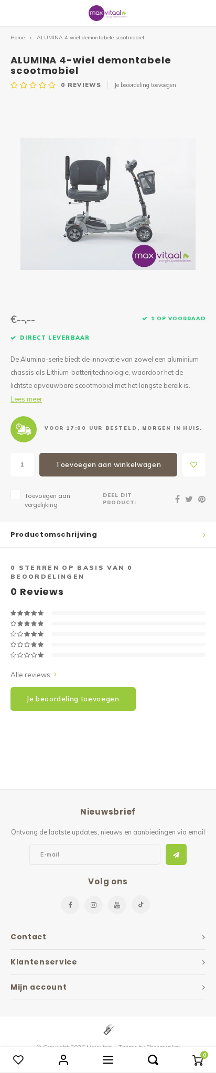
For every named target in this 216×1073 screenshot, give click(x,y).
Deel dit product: (120, 498)
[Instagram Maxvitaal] (93, 905)
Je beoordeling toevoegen (145, 85)
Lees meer (26, 399)
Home (17, 37)
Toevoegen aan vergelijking (47, 500)
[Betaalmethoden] (108, 1029)
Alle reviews (30, 674)
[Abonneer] (176, 854)
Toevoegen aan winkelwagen (108, 464)
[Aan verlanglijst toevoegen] (194, 464)
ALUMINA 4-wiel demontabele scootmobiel (90, 37)
